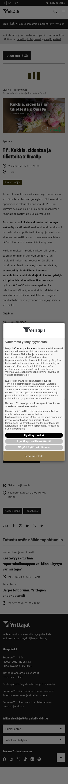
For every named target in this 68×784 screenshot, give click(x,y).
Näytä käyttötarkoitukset (34, 447)
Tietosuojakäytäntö (34, 456)
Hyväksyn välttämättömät (34, 441)
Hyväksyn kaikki (34, 435)
